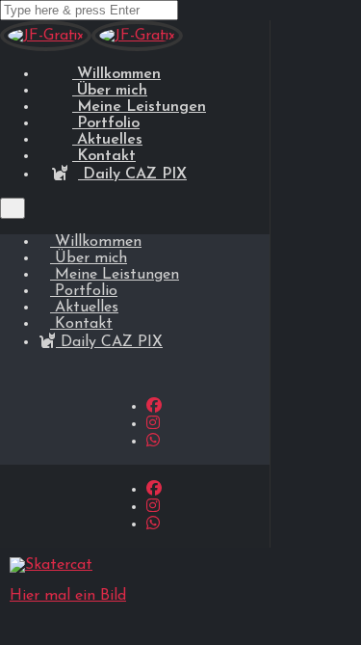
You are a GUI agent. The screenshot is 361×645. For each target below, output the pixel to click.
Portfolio (83, 291)
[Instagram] (153, 424)
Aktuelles (84, 307)
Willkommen (96, 242)
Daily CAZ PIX (132, 174)
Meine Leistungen (114, 274)
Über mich (88, 258)
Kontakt (81, 324)
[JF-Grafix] (45, 48)
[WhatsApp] (153, 441)
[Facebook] (154, 407)
